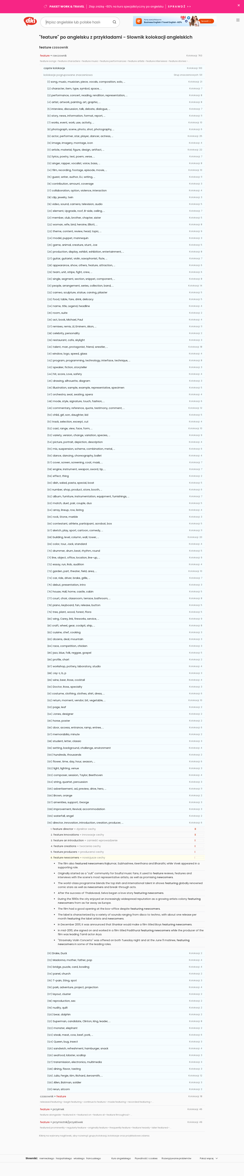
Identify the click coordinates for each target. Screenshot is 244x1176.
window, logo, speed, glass (69, 353)
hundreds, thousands (67, 755)
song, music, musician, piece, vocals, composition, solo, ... (88, 82)
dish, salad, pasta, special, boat (73, 483)
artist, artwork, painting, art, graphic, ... (76, 102)
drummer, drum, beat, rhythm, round (76, 551)
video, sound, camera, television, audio (77, 204)
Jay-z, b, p (59, 673)
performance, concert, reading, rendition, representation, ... (89, 95)
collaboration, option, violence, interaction (79, 190)
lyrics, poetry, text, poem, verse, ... (73, 156)
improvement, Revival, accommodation (79, 809)
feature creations (65, 846)
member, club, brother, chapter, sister (76, 217)
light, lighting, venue (66, 768)
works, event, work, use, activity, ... (72, 122)
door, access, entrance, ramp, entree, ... (78, 727)
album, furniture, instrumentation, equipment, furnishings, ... (91, 496)
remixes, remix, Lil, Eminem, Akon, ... (74, 326)
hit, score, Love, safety (67, 374)
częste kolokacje (54, 68)
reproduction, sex (64, 1001)
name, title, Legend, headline (71, 306)
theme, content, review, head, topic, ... (77, 231)
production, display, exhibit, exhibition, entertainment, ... (88, 251)
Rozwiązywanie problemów (176, 1158)
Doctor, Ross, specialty (67, 687)
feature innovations (66, 834)
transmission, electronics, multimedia (77, 1062)
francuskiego (93, 1158)
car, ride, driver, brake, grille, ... (71, 578)
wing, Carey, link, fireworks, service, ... (76, 619)
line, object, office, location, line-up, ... (76, 557)
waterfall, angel (64, 816)
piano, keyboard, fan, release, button (76, 605)
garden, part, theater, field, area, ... (75, 571)
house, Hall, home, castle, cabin (73, 591)
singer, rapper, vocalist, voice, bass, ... (76, 163)
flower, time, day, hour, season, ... (74, 761)
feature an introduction (68, 840)
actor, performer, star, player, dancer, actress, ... (82, 136)
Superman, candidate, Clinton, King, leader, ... (82, 1021)
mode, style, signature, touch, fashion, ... (79, 401)
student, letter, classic (67, 741)
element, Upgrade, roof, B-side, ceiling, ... (79, 211)
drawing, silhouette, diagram (71, 381)
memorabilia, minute (66, 734)
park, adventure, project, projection (75, 987)
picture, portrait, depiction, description (78, 442)
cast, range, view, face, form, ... (73, 428)
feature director (63, 829)
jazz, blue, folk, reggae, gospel (72, 653)
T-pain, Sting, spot (65, 980)
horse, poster (61, 721)
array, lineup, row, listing (68, 510)
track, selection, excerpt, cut (70, 421)
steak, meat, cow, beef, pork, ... (73, 1035)
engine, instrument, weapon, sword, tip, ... (79, 469)
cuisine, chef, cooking (67, 632)
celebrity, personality (66, 333)
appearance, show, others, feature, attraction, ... (84, 265)
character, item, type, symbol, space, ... (76, 88)
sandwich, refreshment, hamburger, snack (81, 1048)
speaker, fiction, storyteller (70, 367)
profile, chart (61, 659)
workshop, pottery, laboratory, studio (77, 666)
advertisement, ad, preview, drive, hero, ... (80, 788)
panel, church (62, 973)
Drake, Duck (59, 953)
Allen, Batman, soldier (67, 1082)
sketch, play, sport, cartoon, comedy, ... (78, 530)
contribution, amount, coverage (73, 184)
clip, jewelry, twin (62, 197)
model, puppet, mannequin (70, 238)
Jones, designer (63, 714)
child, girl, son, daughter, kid (70, 415)
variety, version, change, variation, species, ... (81, 435)
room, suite (60, 313)
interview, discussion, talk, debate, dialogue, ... (80, 109)
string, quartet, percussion (71, 782)
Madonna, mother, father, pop (72, 960)
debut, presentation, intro (69, 585)
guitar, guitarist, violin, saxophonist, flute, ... (80, 258)
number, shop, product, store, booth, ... (77, 489)
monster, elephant (66, 1028)
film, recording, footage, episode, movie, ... (79, 170)
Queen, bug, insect (66, 1041)
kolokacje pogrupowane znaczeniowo (68, 75)
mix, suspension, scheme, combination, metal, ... (84, 449)
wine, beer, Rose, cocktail (69, 680)
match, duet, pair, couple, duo (72, 503)
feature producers (65, 852)
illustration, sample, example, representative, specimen (88, 387)
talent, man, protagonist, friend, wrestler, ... (80, 347)
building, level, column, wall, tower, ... (76, 537)
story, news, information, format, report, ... (78, 116)
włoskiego (79, 1158)
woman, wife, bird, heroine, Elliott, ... (75, 224)
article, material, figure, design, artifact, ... (77, 150)
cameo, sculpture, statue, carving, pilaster (80, 292)
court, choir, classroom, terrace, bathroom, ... (82, 598)
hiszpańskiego (64, 1158)
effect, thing (61, 476)
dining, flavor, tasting (67, 1069)
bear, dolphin (62, 1014)
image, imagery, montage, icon (72, 143)
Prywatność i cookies (146, 1158)
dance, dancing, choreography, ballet (77, 455)
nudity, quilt (60, 1007)
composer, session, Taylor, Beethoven (78, 775)
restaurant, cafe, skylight (69, 340)
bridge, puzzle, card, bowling (71, 967)
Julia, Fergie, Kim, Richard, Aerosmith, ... (78, 1075)
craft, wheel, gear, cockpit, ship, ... (73, 625)
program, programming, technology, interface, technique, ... (91, 360)
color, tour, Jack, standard (70, 544)
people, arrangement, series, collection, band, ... (83, 285)
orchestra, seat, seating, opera (73, 394)
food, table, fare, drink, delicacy (73, 299)
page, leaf (59, 707)
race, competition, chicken (70, 646)
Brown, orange (63, 795)
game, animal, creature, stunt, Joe (75, 245)
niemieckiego (46, 1158)
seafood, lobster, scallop (70, 1055)
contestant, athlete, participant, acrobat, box (82, 523)
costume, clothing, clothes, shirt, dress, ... (78, 693)
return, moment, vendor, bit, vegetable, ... (79, 700)
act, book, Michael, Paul (68, 319)
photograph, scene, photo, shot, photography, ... (82, 129)
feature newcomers (66, 857)
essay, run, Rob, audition (68, 564)
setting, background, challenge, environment (82, 748)
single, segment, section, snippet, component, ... (84, 279)
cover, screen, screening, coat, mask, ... (78, 462)
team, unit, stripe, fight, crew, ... (72, 272)
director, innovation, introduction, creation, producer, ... (88, 822)
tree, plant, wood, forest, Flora (72, 612)
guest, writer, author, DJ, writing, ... (73, 177)
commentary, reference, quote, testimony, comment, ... (89, 408)
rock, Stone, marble (65, 517)
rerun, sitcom (61, 1089)
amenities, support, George (71, 802)
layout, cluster (62, 994)
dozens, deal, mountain (68, 639)
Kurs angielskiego (121, 1158)
